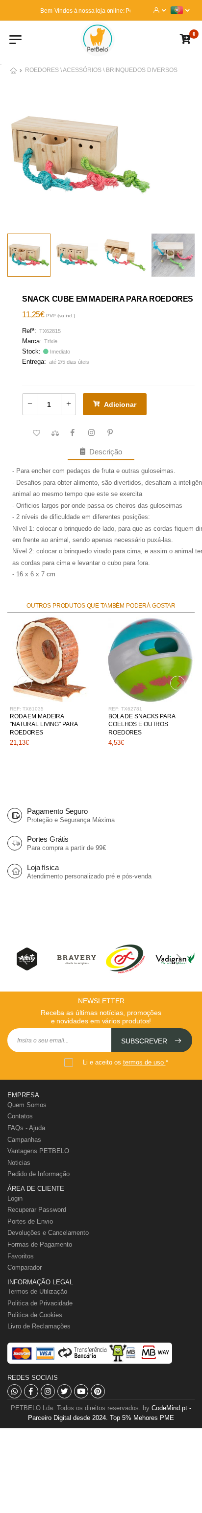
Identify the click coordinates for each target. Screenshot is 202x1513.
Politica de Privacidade (40, 1303)
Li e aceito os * (125, 1062)
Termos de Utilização (37, 1291)
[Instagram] (48, 1391)
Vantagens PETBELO (38, 1151)
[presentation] (24, 683)
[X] (64, 1391)
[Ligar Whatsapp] (14, 1391)
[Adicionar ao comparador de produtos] (54, 433)
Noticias (18, 1162)
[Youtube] (81, 1391)
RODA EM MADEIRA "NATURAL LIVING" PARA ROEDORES (43, 724)
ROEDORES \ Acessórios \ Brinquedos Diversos (101, 70)
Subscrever (145, 1041)
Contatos (20, 1116)
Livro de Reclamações (39, 1326)
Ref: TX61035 (27, 708)
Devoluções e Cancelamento (48, 1232)
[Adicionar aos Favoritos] (35, 433)
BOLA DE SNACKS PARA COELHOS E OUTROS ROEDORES (141, 724)
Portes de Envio (30, 1221)
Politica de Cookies (34, 1315)
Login (15, 1198)
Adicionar (120, 404)
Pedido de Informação (38, 1174)
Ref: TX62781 (125, 708)
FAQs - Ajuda (26, 1128)
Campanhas (24, 1139)
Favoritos (20, 1256)
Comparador (24, 1267)
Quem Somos (27, 1105)
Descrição (103, 452)
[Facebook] (31, 1391)
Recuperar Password (36, 1209)
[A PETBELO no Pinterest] (98, 1391)
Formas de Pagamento (39, 1244)
